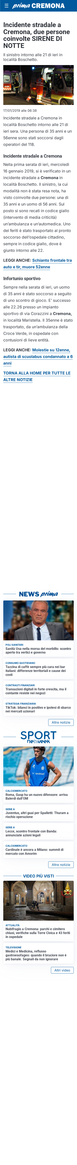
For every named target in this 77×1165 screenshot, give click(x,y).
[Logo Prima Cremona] (38, 6)
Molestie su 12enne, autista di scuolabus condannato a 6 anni (38, 356)
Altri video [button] (62, 970)
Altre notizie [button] (61, 722)
